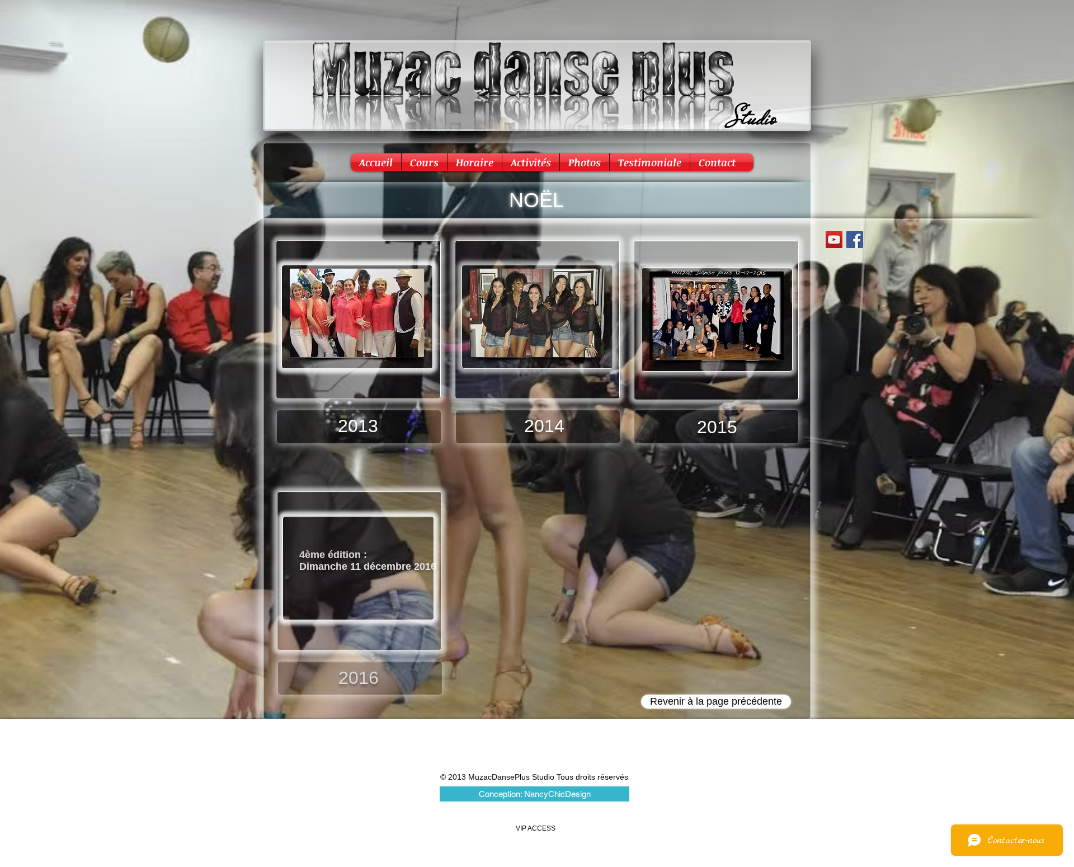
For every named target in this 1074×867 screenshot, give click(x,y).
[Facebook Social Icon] (854, 239)
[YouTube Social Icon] (834, 239)
